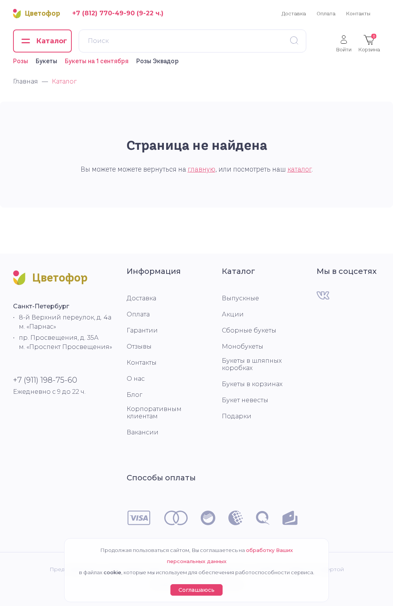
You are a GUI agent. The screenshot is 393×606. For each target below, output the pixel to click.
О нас (136, 378)
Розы (20, 61)
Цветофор (42, 13)
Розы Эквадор (157, 61)
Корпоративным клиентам (154, 412)
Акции (233, 314)
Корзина (369, 43)
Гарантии (142, 330)
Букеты (46, 61)
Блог (134, 394)
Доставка (294, 13)
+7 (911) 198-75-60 (45, 380)
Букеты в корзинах (252, 384)
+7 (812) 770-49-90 (103, 13)
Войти (344, 49)
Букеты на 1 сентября (97, 61)
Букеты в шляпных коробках (252, 364)
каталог (299, 169)
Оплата (326, 13)
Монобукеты (242, 346)
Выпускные (240, 298)
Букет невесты (245, 400)
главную (201, 169)
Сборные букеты (249, 330)
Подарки (236, 416)
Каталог (238, 271)
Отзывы (139, 346)
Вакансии (143, 432)
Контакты (358, 13)
